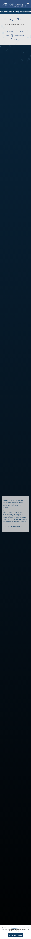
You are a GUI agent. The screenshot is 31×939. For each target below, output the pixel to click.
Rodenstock (10, 31)
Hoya (21, 31)
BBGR (15, 39)
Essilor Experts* (19, 35)
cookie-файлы (14, 927)
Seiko (7, 35)
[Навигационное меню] (28, 4)
